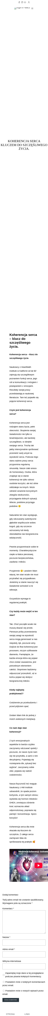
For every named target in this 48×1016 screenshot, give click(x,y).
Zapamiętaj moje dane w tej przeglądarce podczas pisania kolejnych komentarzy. (24, 975)
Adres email (8, 949)
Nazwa (6, 937)
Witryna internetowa (11, 961)
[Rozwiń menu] (32, 8)
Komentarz (8, 908)
